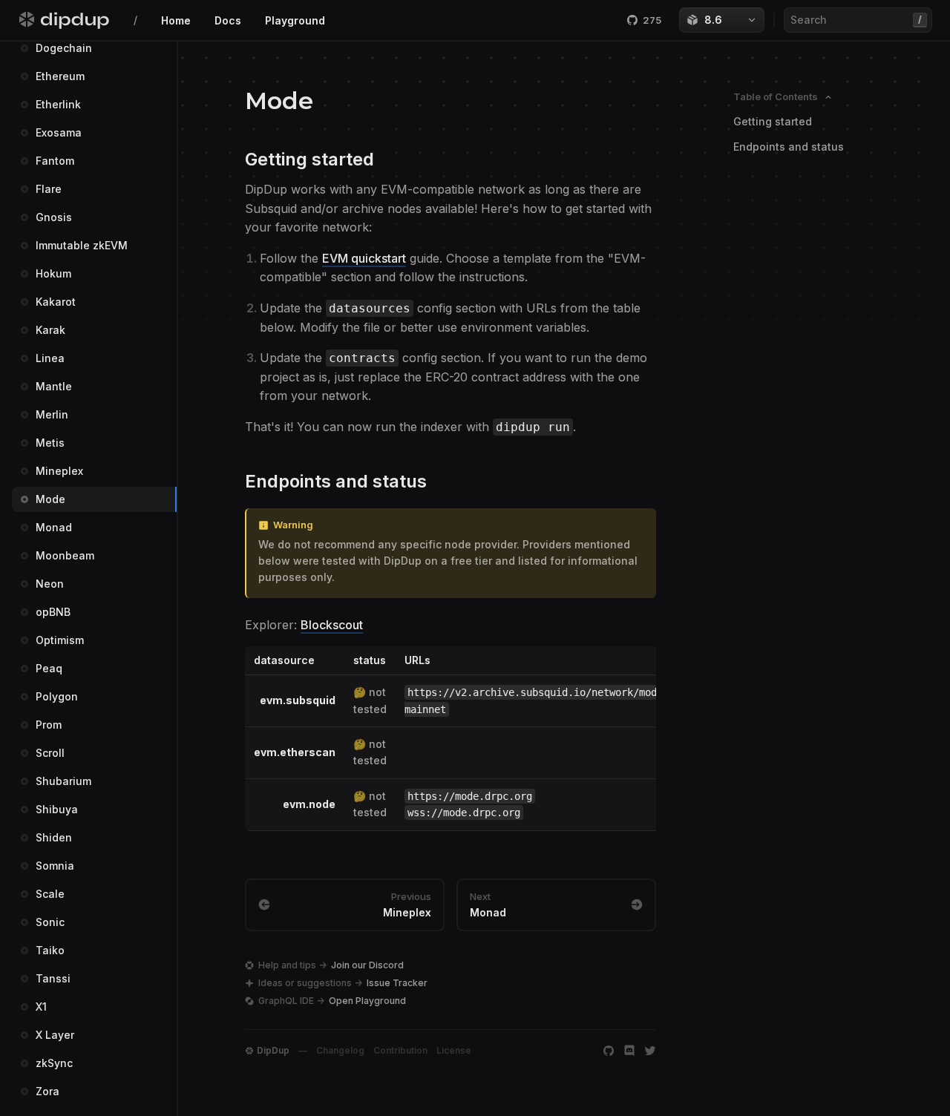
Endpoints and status (788, 146)
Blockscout (332, 624)
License (453, 1050)
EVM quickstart (364, 258)
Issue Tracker (397, 982)
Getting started (772, 121)
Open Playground (367, 1000)
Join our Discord (367, 965)
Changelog (340, 1050)
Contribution (400, 1050)
